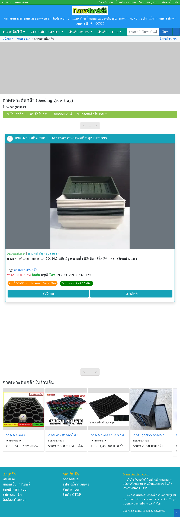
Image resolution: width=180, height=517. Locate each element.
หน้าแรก (7, 2)
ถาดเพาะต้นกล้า (26, 270)
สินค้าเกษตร (79, 32)
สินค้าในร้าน (39, 114)
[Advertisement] (90, 68)
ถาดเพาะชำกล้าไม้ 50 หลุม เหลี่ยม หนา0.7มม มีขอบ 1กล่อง (66, 435)
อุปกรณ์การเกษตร (45, 32)
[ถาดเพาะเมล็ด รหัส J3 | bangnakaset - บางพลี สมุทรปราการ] (90, 196)
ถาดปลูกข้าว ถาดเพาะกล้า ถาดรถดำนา (151, 435)
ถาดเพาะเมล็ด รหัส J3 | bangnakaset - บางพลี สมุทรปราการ (61, 138)
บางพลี (33, 253)
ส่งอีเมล (48, 293)
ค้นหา (166, 32)
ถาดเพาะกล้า (15, 435)
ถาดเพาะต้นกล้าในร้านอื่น (28, 382)
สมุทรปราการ (49, 253)
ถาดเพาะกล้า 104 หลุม (107, 435)
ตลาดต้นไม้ (12, 32)
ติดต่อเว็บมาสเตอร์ (16, 484)
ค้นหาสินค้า (22, 2)
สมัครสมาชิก (105, 2)
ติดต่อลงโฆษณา (14, 500)
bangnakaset (23, 38)
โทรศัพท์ (131, 293)
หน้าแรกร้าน (16, 114)
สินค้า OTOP (108, 32)
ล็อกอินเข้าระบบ (126, 2)
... (176, 32)
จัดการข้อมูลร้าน (149, 2)
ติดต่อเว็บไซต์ (170, 2)
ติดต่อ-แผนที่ (63, 114)
